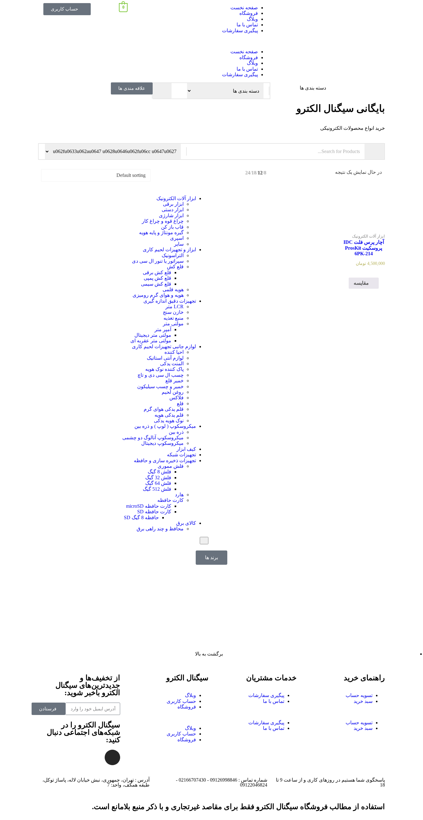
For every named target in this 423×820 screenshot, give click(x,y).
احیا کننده (174, 352)
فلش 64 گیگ (158, 483)
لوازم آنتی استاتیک (165, 358)
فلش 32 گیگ (158, 477)
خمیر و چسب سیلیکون (160, 386)
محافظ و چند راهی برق (160, 528)
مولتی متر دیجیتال (152, 335)
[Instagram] (112, 757)
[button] (211, 41)
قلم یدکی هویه (169, 415)
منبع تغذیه (174, 318)
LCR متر (174, 306)
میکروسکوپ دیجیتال (162, 443)
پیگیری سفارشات (240, 30)
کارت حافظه (170, 500)
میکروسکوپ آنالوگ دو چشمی (153, 437)
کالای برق (186, 523)
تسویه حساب (359, 695)
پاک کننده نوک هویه (164, 369)
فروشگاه (248, 13)
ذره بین (176, 432)
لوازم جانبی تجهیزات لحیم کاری (164, 346)
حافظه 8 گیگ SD (141, 517)
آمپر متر (163, 329)
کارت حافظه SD (154, 511)
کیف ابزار (186, 449)
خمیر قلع (174, 380)
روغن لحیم (173, 392)
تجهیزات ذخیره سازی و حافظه (165, 460)
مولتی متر (173, 323)
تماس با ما (247, 24)
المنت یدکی (172, 363)
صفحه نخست (244, 7)
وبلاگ (252, 19)
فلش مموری (171, 466)
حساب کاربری (181, 701)
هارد (179, 494)
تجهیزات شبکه (181, 454)
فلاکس (176, 397)
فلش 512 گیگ (157, 489)
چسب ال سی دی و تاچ (160, 375)
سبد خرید (363, 701)
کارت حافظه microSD (148, 506)
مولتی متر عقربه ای (150, 340)
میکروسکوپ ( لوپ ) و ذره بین (165, 426)
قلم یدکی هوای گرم (164, 409)
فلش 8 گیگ (159, 471)
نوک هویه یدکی (169, 420)
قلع (180, 403)
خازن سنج (173, 312)
